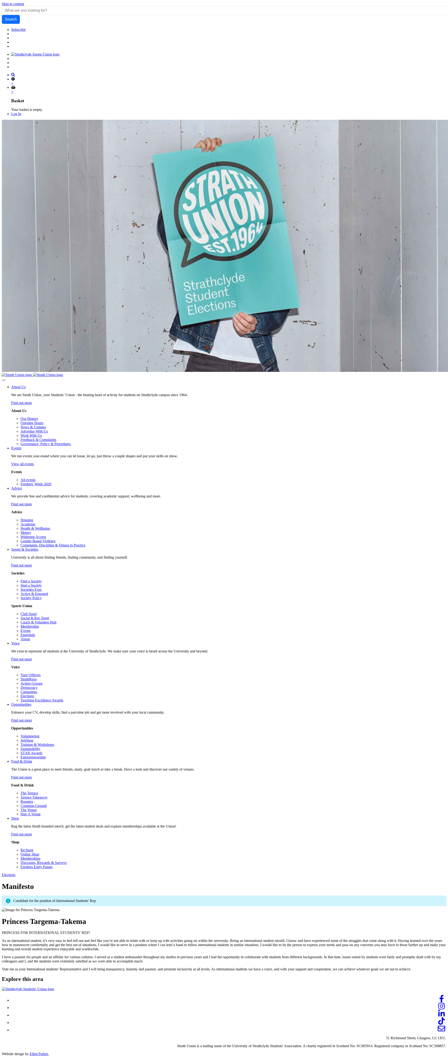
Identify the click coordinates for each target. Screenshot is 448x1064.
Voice (15, 643)
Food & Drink (21, 761)
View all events (22, 464)
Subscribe (18, 30)
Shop (15, 818)
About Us (18, 387)
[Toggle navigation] (4, 380)
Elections (8, 875)
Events (16, 448)
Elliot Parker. (39, 1054)
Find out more (21, 403)
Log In (16, 114)
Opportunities (21, 704)
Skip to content (13, 4)
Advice (16, 488)
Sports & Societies (24, 549)
